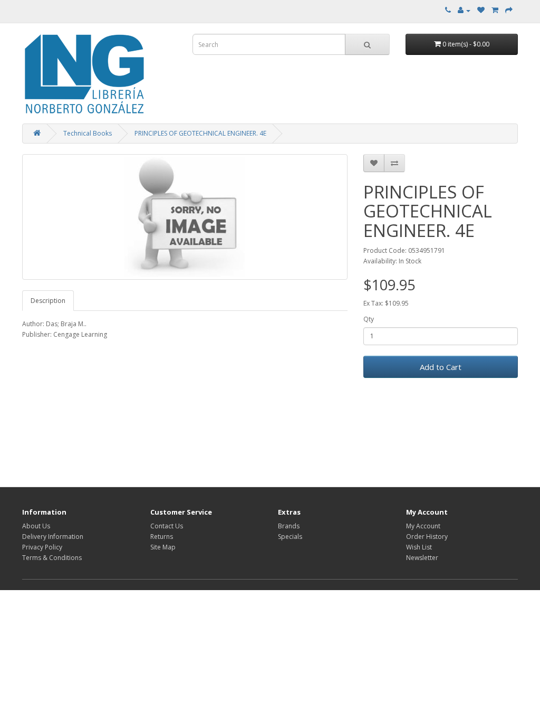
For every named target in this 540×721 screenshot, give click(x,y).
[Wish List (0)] (481, 10)
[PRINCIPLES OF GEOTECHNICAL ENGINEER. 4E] (185, 217)
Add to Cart (440, 367)
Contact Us (166, 525)
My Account (423, 525)
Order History (427, 536)
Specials (290, 536)
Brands (289, 525)
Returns (161, 536)
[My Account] (464, 10)
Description (48, 300)
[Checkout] (509, 10)
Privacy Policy (42, 547)
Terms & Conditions (52, 557)
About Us (36, 525)
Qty (368, 319)
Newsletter (422, 557)
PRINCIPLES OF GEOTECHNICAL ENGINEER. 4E (200, 133)
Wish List (419, 547)
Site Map (163, 547)
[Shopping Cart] (494, 10)
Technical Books (87, 133)
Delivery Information (52, 536)
